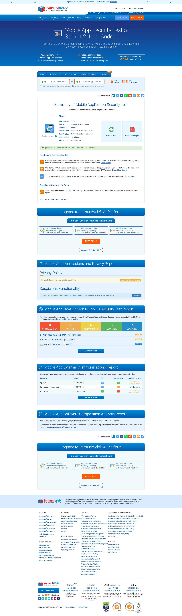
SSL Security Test (44, 545)
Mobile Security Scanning (89, 556)
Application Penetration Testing (91, 521)
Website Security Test (45, 550)
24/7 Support (120, 8)
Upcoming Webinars (67, 550)
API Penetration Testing (88, 516)
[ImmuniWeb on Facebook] (52, 598)
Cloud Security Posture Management (92, 534)
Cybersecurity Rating (45, 560)
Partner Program (113, 545)
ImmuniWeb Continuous (47, 531)
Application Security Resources (120, 513)
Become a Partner (113, 550)
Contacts (64, 529)
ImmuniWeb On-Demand (47, 525)
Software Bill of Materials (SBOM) (118, 534)
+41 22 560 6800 (70, 588)
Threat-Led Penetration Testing (90, 569)
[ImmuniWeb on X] (42, 598)
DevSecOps (111, 536)
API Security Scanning (88, 518)
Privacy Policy (83, 607)
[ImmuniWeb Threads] (58, 598)
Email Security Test (44, 547)
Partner (141, 8)
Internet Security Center (96, 13)
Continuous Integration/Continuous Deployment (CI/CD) (125, 516)
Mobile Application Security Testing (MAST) (121, 526)
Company (65, 513)
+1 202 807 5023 (112, 588)
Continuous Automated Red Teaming (92, 536)
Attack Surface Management (90, 526)
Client (135, 8)
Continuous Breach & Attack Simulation (93, 539)
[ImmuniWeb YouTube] (55, 598)
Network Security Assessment (90, 559)
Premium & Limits (88, 74)
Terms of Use (70, 607)
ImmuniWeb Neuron (45, 519)
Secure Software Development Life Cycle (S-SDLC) (123, 518)
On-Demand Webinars (68, 547)
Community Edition (46, 542)
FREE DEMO (91, 241)
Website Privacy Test (45, 552)
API (66, 74)
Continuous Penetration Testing (91, 541)
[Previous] (11, 1)
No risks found (134, 387)
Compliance (42, 536)
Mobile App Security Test (46, 555)
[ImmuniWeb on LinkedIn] (39, 598)
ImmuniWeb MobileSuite (47, 528)
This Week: (123, 13)
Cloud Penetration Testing (89, 531)
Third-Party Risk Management (90, 566)
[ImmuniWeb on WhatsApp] (46, 598)
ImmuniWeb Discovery (46, 516)
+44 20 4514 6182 (91, 588)
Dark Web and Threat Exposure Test (50, 558)
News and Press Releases (69, 540)
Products (42, 513)
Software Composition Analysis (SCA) (120, 531)
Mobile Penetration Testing (89, 554)
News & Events (67, 536)
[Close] (147, 2)
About (74, 74)
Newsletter (50, 590)
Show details (106, 163)
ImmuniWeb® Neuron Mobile (67, 319)
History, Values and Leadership (70, 518)
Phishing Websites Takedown (90, 564)
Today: (136, 13)
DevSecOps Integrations (46, 534)
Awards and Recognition (69, 521)
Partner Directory (113, 547)
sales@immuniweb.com (70, 590)
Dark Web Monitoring (87, 549)
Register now (116, 2)
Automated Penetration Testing (91, 529)
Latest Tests (54, 74)
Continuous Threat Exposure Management (94, 544)
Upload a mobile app (57, 82)
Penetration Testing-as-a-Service (91, 561)
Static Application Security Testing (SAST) (121, 529)
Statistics (105, 73)
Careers (63, 531)
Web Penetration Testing (88, 571)
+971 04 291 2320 (133, 588)
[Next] (170, 1)
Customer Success (67, 526)
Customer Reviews (67, 523)
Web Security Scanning (88, 574)
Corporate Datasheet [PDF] (91, 250)
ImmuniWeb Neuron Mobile (65, 427)
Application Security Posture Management (94, 523)
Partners (111, 541)
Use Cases (85, 513)
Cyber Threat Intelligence (88, 546)
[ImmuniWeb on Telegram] (49, 598)
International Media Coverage (70, 542)
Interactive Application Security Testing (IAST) (122, 521)
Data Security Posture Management (92, 551)
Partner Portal (112, 552)
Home (42, 74)
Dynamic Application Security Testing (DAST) (122, 523)
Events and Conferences (68, 545)
